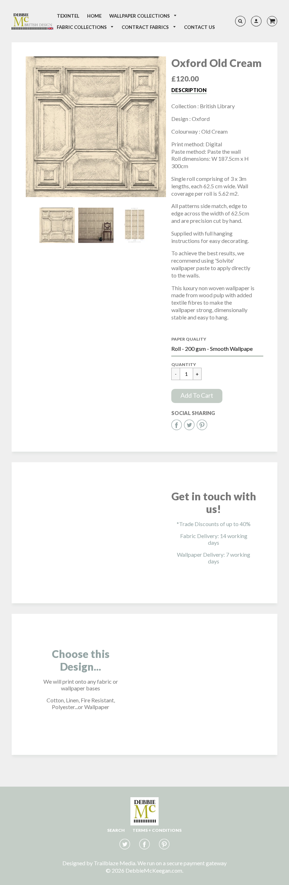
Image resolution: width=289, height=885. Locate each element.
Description (189, 90)
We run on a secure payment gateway (182, 863)
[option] (96, 126)
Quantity (183, 364)
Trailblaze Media (114, 863)
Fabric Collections (82, 27)
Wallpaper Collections (140, 16)
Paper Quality (188, 339)
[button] (196, 396)
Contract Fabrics (146, 27)
